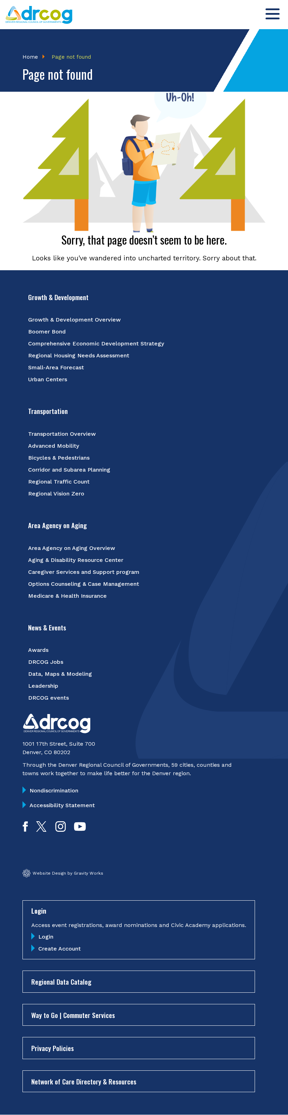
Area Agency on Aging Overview (71, 548)
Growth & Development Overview (74, 319)
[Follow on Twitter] (41, 829)
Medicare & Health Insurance (67, 595)
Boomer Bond (47, 331)
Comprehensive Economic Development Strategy (96, 343)
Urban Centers (47, 379)
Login (45, 936)
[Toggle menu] (273, 13)
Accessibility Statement (62, 805)
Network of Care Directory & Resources (83, 1081)
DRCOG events (48, 697)
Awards (38, 650)
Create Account (59, 948)
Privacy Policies (52, 1048)
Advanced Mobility (53, 445)
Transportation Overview (62, 433)
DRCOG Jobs (45, 662)
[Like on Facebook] (25, 829)
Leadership (43, 685)
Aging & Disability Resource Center (75, 560)
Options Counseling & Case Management (83, 584)
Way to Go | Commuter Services (73, 1015)
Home (30, 57)
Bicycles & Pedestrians (59, 457)
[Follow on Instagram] (60, 829)
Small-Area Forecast (56, 367)
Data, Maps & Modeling (60, 673)
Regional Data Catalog (61, 981)
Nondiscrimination (54, 790)
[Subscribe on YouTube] (80, 829)
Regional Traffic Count (59, 481)
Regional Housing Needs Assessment (78, 355)
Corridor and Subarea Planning (69, 469)
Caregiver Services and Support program (83, 572)
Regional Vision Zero (56, 493)
